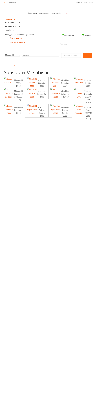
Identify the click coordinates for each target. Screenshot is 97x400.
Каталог (17, 66)
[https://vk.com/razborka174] (75, 44)
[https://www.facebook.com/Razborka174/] (70, 44)
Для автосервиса (17, 42)
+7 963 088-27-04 (12, 23)
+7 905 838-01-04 (12, 26)
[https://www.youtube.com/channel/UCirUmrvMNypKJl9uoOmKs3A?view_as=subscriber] (80, 44)
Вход (78, 2)
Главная (7, 66)
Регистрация (88, 2)
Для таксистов (16, 38)
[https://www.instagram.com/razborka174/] (84, 44)
